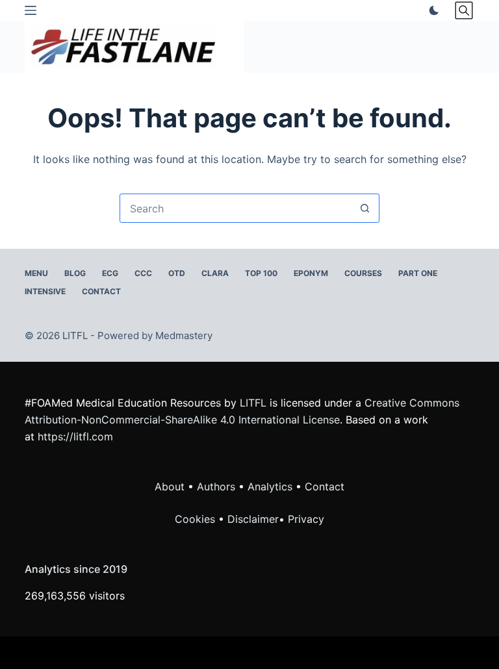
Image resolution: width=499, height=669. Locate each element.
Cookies (196, 518)
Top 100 (261, 273)
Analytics (270, 486)
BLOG (75, 273)
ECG (110, 273)
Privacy (306, 518)
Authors (216, 486)
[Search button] (365, 208)
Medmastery (183, 335)
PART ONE (417, 273)
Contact (101, 291)
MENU (36, 273)
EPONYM (311, 273)
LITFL (253, 402)
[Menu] (30, 10)
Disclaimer (253, 518)
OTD (176, 273)
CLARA (215, 273)
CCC (143, 273)
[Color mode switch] (431, 10)
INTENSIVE (45, 291)
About (170, 486)
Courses (363, 273)
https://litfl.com (75, 436)
